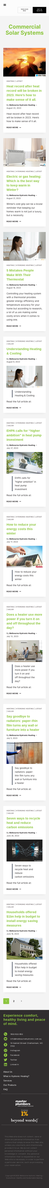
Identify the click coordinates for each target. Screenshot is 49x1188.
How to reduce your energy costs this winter (21, 529)
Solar (11, 344)
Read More (14, 127)
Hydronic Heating (25, 171)
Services (7, 1080)
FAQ (5, 1089)
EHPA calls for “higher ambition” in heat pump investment (24, 435)
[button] (5, 5)
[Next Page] (21, 1001)
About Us (7, 1072)
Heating (10, 81)
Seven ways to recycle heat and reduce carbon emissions (23, 823)
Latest (19, 81)
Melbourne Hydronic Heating (22, 105)
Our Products (9, 1085)
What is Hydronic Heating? (16, 1076)
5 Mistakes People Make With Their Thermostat (20, 275)
